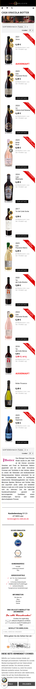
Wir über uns (18, 597)
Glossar (18, 601)
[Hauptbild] (8, 50)
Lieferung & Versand (18, 568)
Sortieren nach (10, 27)
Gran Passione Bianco (21, 247)
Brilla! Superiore (19, 419)
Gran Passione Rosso (21, 75)
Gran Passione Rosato (22, 316)
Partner (18, 603)
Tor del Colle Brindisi (21, 281)
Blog (18, 599)
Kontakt (18, 566)
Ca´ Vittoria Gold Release (23, 109)
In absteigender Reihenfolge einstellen (27, 26)
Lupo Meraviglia (19, 178)
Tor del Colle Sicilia (22, 211)
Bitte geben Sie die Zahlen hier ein (18, 636)
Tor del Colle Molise (21, 350)
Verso (18, 39)
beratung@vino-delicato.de (18, 519)
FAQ (18, 570)
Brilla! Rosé (18, 144)
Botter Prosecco (21, 383)
